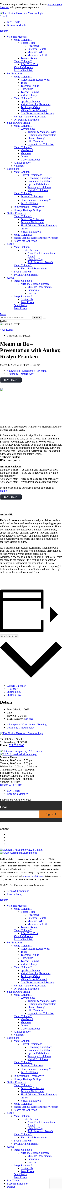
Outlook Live (14, 694)
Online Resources (16, 213)
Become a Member (17, 25)
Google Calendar (16, 685)
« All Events (6, 329)
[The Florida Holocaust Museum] (21, 13)
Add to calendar (9, 636)
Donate (4, 30)
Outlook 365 (14, 691)
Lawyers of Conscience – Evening (26, 370)
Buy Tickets (13, 21)
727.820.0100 (16, 745)
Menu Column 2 (23, 61)
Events (10, 243)
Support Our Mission (18, 122)
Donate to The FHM (11, 784)
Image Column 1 (23, 280)
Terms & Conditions (18, 890)
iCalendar (12, 688)
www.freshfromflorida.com (32, 876)
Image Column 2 (23, 296)
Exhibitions (13, 168)
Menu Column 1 (23, 39)
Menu (3, 314)
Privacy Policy (15, 894)
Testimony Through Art (21, 373)
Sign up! (51, 814)
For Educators (14, 73)
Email (3, 807)
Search (3, 16)
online (3, 490)
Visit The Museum (17, 36)
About (10, 277)
